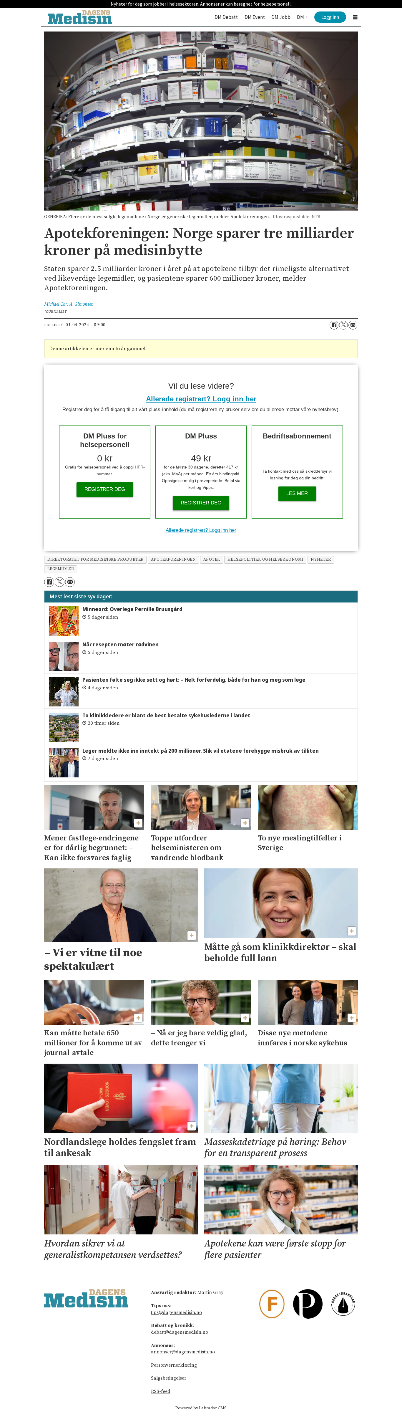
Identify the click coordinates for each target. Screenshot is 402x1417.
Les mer (297, 493)
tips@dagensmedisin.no (176, 1312)
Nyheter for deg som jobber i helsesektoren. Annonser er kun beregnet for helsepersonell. (201, 4)
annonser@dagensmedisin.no (183, 1352)
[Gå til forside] (80, 17)
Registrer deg (104, 489)
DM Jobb (280, 17)
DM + (302, 17)
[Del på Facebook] (334, 325)
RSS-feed (160, 1391)
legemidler (60, 569)
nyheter (321, 559)
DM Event (255, 17)
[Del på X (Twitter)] (343, 325)
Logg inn (330, 17)
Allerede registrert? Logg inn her (201, 399)
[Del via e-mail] (352, 325)
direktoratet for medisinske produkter (95, 559)
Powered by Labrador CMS (201, 1408)
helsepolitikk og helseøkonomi (265, 559)
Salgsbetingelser (168, 1378)
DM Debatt (226, 17)
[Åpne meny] (355, 17)
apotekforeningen (173, 559)
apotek (211, 559)
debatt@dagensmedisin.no (179, 1332)
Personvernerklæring (174, 1365)
